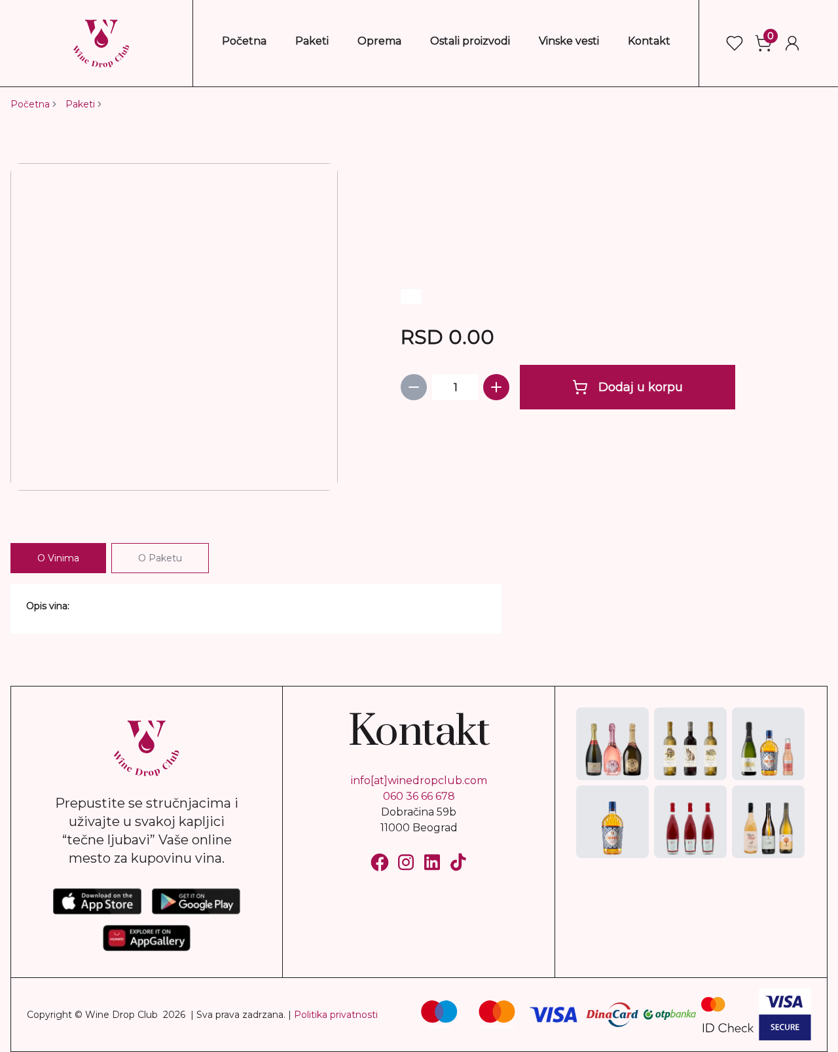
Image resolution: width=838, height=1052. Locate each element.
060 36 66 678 (419, 796)
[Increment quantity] (496, 387)
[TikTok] (458, 862)
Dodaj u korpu (640, 387)
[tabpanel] (255, 608)
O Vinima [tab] (58, 558)
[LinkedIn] (432, 862)
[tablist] (109, 558)
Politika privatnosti (336, 1015)
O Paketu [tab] (160, 558)
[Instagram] (405, 862)
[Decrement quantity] (414, 387)
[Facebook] (379, 862)
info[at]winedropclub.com (419, 780)
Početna (30, 104)
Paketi (80, 104)
